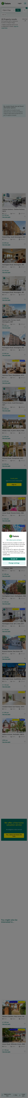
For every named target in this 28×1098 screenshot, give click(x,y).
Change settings (14, 563)
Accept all (14, 559)
